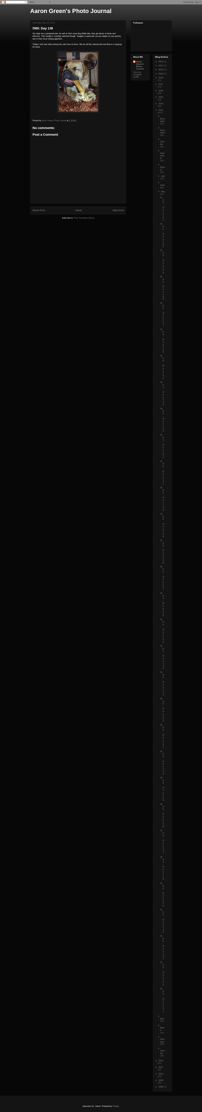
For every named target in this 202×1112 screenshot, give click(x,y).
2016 (161, 90)
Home (79, 210)
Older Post (118, 210)
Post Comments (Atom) (84, 218)
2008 (161, 1087)
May (163, 191)
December (162, 119)
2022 (161, 61)
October (162, 142)
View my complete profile (137, 74)
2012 (161, 1060)
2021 (161, 65)
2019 (161, 73)
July (163, 176)
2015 (161, 97)
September (162, 155)
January (162, 1051)
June (162, 185)
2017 (161, 84)
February (162, 1040)
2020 (161, 69)
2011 (161, 1067)
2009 (161, 1080)
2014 (161, 103)
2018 (161, 77)
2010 (161, 1074)
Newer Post (39, 210)
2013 (161, 110)
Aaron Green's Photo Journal (70, 11)
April (162, 1018)
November (162, 131)
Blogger (116, 1106)
